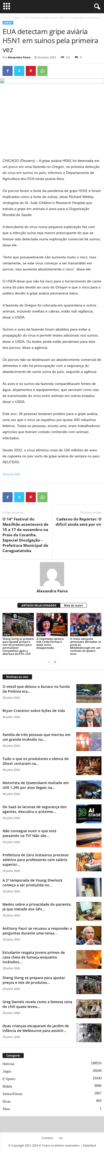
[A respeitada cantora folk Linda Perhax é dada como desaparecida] (52, 624)
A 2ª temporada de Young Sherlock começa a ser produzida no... (32, 882)
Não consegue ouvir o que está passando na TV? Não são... (29, 833)
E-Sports (9, 1079)
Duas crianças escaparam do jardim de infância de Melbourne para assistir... (36, 1028)
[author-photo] (52, 574)
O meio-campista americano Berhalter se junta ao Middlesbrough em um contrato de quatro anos (85, 646)
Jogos (17, 17)
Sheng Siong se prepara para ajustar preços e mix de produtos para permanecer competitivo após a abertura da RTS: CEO (18, 646)
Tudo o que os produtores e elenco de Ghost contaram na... (36, 761)
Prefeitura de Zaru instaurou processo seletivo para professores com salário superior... (36, 860)
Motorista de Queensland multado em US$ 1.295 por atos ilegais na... (36, 785)
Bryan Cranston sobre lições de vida (34, 710)
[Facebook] (8, 71)
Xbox (6, 1109)
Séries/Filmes (13, 1094)
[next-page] (55, 662)
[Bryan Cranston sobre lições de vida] (88, 717)
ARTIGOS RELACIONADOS (38, 605)
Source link (11, 474)
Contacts (47, 1138)
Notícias (9, 1064)
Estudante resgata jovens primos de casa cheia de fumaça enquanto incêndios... (34, 957)
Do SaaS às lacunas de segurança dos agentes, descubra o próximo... (35, 809)
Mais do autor (73, 605)
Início (6, 17)
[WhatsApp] (42, 71)
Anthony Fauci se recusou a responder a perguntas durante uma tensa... (37, 930)
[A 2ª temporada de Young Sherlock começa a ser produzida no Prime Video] (88, 887)
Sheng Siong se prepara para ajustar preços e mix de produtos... (34, 980)
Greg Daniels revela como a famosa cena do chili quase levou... (37, 1004)
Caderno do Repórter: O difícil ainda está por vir (78, 521)
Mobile (7, 1086)
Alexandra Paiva (19, 57)
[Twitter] (19, 71)
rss (60, 1138)
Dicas (7, 1101)
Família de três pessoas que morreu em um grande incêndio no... (36, 737)
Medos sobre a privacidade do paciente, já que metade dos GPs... (37, 906)
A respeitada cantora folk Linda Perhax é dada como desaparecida (50, 643)
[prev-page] (48, 662)
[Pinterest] (31, 71)
